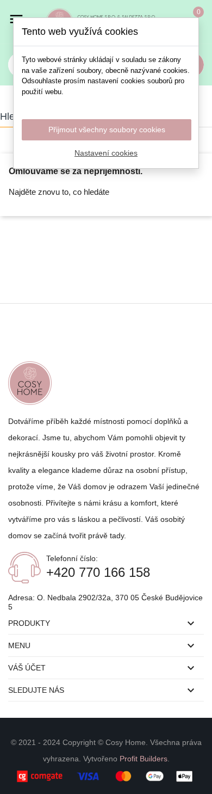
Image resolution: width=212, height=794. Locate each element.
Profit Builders (143, 758)
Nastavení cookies (106, 153)
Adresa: (22, 597)
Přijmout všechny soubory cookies (106, 129)
